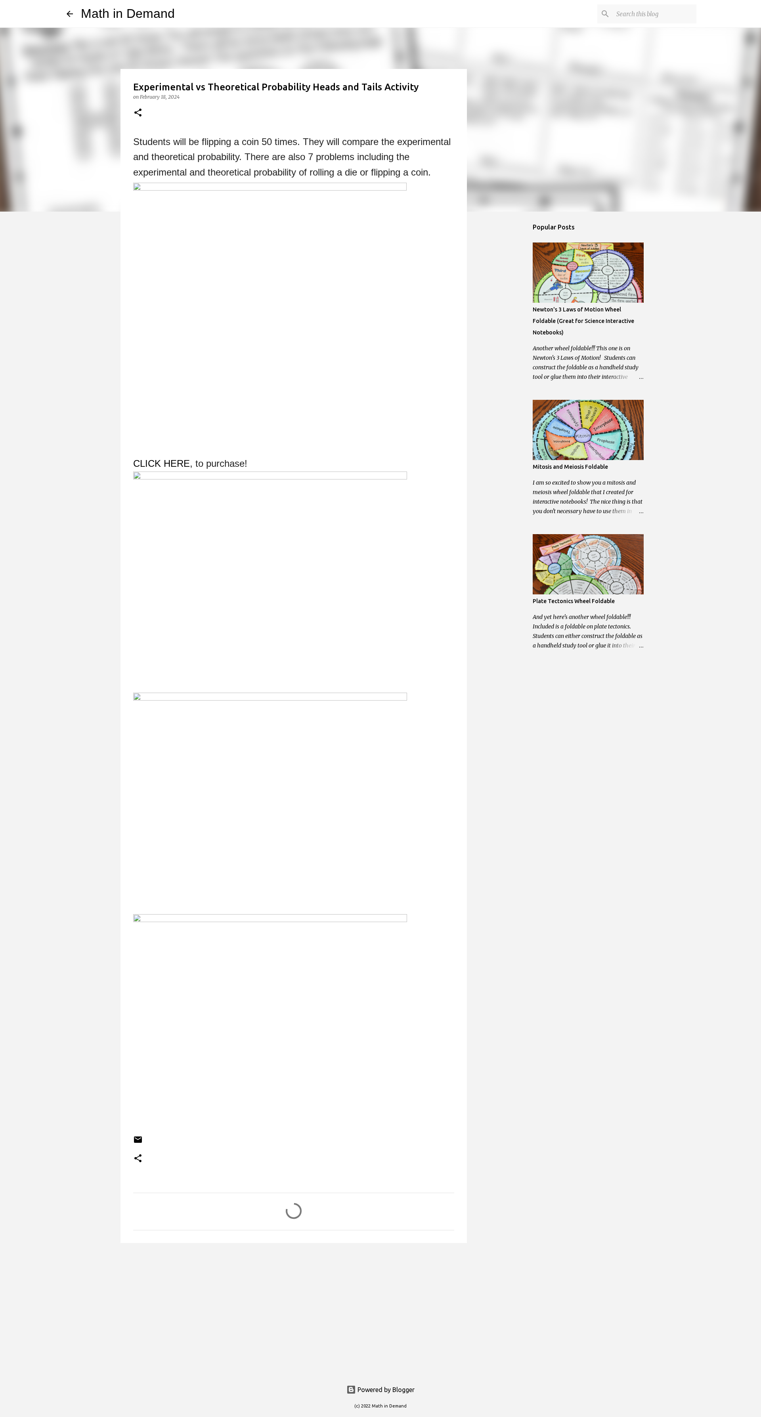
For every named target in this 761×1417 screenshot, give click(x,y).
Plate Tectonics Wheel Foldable (574, 601)
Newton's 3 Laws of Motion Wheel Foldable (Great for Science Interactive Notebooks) (583, 321)
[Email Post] (138, 1142)
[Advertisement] (293, 1310)
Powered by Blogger (385, 1389)
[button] (138, 113)
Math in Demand (128, 13)
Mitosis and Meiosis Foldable (570, 467)
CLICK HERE (161, 463)
